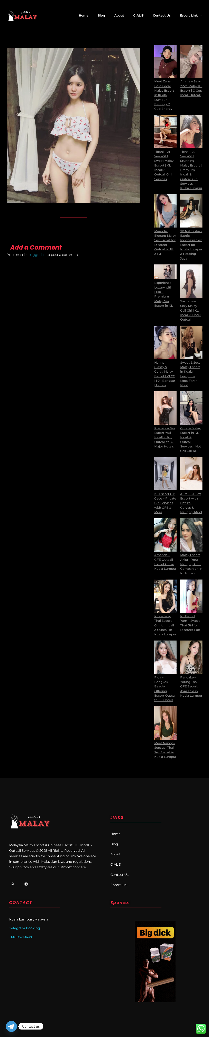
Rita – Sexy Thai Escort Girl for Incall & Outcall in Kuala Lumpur (165, 625)
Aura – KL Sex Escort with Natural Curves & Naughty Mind (191, 503)
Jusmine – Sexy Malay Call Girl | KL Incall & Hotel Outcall (190, 310)
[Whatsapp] (12, 884)
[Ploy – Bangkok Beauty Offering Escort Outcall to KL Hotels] (165, 657)
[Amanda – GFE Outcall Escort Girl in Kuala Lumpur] (165, 535)
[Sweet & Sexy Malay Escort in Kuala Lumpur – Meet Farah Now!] (191, 342)
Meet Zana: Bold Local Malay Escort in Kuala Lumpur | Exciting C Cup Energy (164, 95)
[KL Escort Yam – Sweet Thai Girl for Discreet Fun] (191, 596)
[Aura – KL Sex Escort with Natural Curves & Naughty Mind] (191, 473)
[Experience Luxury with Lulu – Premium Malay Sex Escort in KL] (165, 271)
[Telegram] (26, 884)
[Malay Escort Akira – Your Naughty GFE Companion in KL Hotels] (191, 535)
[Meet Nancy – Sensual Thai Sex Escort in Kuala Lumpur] (165, 722)
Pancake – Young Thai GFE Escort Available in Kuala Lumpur (191, 686)
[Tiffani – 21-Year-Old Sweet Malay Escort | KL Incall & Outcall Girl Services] (165, 131)
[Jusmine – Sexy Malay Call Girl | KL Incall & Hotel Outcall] (191, 281)
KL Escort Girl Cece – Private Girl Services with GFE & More (165, 503)
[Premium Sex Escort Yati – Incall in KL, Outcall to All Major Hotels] (165, 408)
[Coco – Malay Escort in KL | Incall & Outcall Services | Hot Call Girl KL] (191, 408)
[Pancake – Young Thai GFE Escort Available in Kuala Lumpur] (191, 657)
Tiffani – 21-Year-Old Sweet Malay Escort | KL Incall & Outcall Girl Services (163, 165)
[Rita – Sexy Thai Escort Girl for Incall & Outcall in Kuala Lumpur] (165, 596)
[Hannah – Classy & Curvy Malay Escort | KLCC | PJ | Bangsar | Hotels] (165, 342)
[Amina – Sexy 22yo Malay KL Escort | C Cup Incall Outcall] (191, 61)
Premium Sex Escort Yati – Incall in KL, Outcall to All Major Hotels (164, 437)
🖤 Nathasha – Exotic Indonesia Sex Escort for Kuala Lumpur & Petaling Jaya (191, 244)
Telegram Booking (24, 928)
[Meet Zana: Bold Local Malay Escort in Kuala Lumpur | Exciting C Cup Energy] (165, 61)
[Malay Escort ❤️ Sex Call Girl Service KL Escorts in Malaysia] (22, 15)
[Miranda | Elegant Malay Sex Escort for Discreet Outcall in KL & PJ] (165, 211)
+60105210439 (20, 937)
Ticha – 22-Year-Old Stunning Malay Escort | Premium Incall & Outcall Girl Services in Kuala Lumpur (191, 170)
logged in (37, 255)
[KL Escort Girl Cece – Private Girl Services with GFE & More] (165, 473)
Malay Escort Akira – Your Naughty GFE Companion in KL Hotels (191, 564)
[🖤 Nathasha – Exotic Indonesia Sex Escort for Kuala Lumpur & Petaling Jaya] (191, 211)
